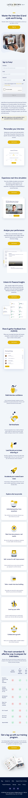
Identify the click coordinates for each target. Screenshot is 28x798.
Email (4, 71)
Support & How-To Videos (21, 781)
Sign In (23, 4)
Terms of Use (19, 83)
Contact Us (7, 781)
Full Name (5, 65)
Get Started (14, 142)
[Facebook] (10, 788)
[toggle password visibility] (24, 80)
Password (4, 77)
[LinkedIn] (18, 788)
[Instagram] (14, 788)
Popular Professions (6, 784)
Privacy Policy (7, 85)
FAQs (13, 781)
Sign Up (14, 27)
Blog (2, 781)
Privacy (24, 784)
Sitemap (14, 784)
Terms (19, 784)
